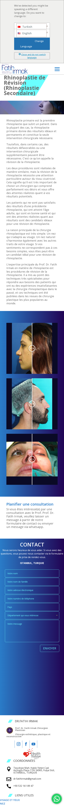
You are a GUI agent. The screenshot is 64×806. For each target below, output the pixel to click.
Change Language (32, 43)
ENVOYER (49, 648)
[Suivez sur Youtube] (33, 744)
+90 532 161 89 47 (23, 785)
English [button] (27, 33)
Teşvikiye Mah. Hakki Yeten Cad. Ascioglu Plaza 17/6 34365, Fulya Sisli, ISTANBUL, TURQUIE (34, 770)
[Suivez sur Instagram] (18, 744)
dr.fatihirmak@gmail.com (27, 778)
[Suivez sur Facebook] (26, 744)
